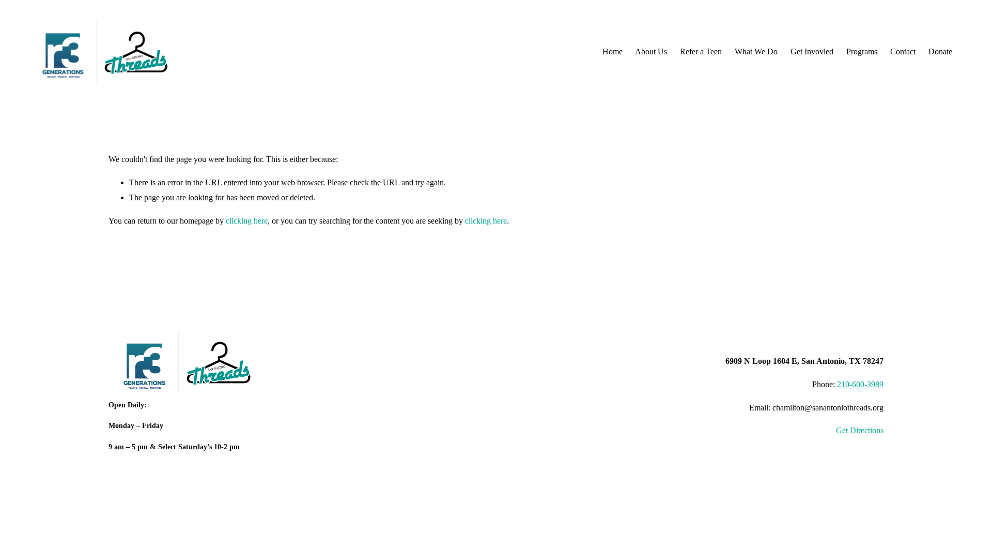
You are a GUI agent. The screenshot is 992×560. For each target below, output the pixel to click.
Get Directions (860, 430)
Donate (940, 51)
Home (612, 51)
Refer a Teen (701, 51)
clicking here (247, 220)
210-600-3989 (860, 384)
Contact (903, 51)
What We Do (756, 51)
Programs (861, 51)
